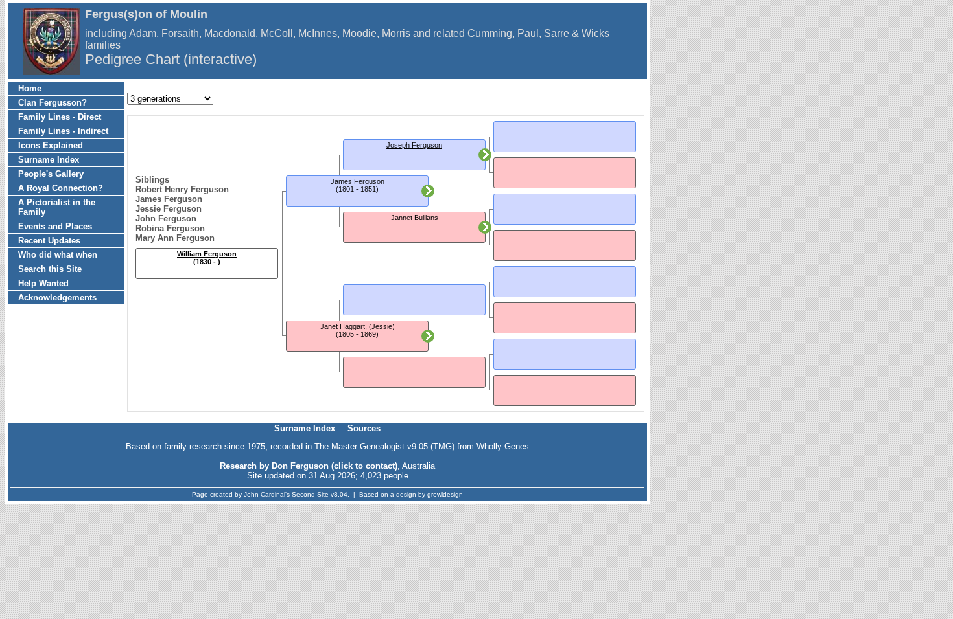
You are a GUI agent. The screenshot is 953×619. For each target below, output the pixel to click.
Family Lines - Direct (59, 117)
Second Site (310, 494)
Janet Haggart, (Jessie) (357, 326)
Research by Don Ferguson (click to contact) (308, 466)
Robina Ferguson (170, 228)
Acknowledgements (57, 297)
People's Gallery (51, 174)
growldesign (445, 494)
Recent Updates (49, 240)
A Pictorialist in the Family (56, 207)
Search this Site (50, 269)
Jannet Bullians (414, 217)
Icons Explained (50, 145)
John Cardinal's (267, 494)
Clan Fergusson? (52, 102)
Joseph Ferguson (414, 145)
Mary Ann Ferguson (175, 238)
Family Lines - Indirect (63, 131)
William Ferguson (207, 254)
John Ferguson (165, 218)
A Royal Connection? (60, 188)
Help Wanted (43, 283)
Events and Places (55, 226)
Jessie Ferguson (168, 209)
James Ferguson (168, 199)
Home (29, 88)
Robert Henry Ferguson (182, 189)
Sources (364, 428)
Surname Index (48, 159)
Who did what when (57, 255)
